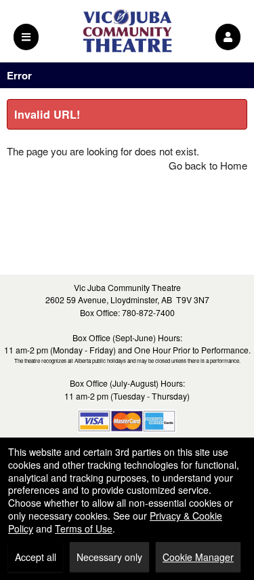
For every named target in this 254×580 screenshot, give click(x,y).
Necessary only (109, 557)
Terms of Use (83, 528)
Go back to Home (208, 165)
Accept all (35, 557)
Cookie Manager (198, 557)
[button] (227, 37)
